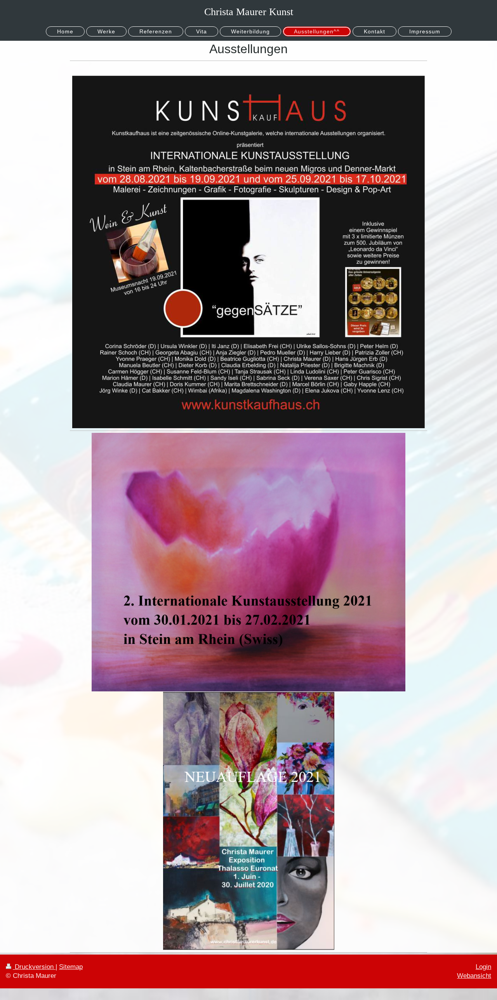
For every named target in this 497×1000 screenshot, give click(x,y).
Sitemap (71, 966)
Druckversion (34, 966)
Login (483, 966)
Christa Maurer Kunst (248, 11)
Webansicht (474, 975)
